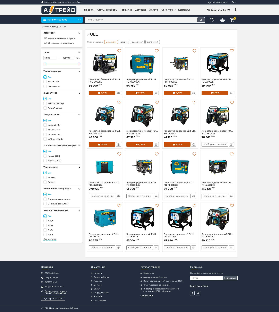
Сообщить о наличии (214, 144)
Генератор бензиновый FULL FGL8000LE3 (217, 237)
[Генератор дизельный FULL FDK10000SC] (142, 63)
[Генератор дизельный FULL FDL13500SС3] (105, 166)
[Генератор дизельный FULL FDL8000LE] (142, 218)
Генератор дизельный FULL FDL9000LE (216, 82)
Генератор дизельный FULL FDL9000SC (104, 237)
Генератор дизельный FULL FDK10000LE (179, 82)
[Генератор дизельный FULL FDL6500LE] (180, 218)
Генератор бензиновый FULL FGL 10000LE (104, 133)
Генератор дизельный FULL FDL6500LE (179, 237)
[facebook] (192, 293)
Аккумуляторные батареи (155, 277)
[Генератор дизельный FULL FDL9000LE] (218, 63)
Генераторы (148, 273)
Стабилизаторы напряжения (156, 285)
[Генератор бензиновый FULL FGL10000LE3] (142, 115)
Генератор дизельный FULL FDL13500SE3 (216, 185)
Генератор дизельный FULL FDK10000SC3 (179, 185)
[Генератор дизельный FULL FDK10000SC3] (180, 166)
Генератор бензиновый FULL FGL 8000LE (179, 133)
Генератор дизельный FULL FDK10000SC (141, 82)
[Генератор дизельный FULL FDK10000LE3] (142, 166)
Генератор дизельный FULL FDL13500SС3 (104, 185)
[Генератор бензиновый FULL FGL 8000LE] (180, 115)
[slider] (45, 64)
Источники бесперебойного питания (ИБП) (163, 281)
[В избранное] (119, 51)
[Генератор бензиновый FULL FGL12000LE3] (218, 115)
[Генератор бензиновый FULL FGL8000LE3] (218, 218)
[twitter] (198, 293)
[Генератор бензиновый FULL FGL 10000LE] (105, 115)
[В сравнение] (118, 93)
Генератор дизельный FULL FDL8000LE (141, 237)
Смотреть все (49, 239)
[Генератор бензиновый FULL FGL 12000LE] (105, 63)
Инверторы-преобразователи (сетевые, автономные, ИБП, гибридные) (161, 290)
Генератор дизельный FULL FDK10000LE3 (141, 185)
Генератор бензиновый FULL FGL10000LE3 (142, 133)
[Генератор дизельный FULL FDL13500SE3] (218, 166)
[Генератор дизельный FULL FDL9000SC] (105, 218)
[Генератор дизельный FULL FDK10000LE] (180, 63)
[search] (201, 19)
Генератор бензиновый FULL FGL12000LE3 (217, 133)
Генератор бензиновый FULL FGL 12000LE (104, 82)
